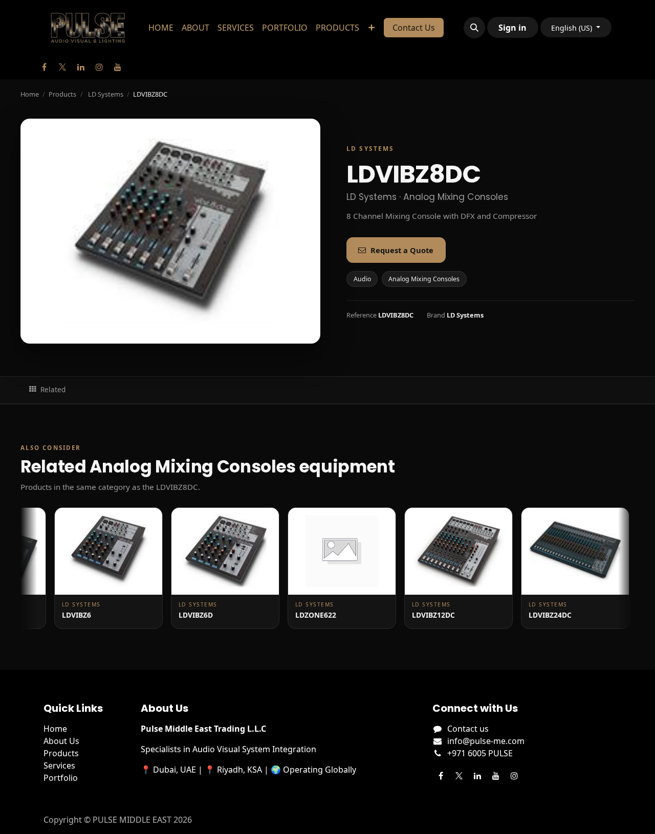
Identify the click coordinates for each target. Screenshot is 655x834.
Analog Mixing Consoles (424, 279)
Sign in (512, 27)
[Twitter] (62, 67)
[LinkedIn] (81, 67)
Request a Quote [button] (401, 250)
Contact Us (413, 27)
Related (53, 389)
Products (62, 94)
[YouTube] (118, 67)
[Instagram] (99, 67)
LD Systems (105, 94)
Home (29, 94)
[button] (474, 27)
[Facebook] (44, 67)
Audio (362, 279)
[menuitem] (161, 27)
